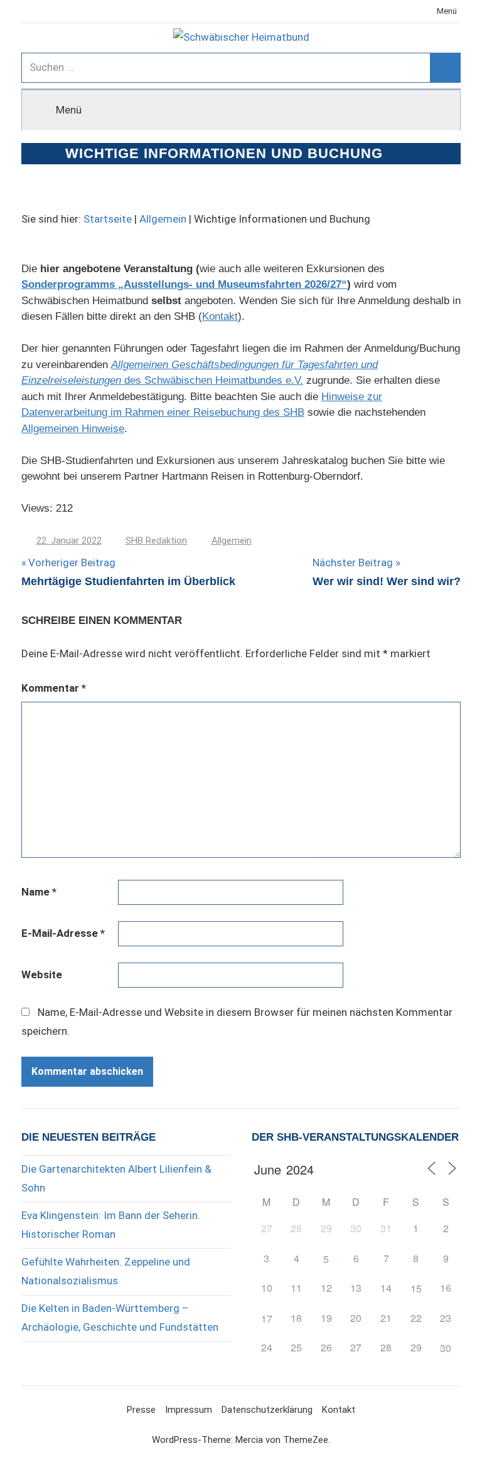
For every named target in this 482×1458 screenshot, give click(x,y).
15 (416, 1288)
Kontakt (220, 316)
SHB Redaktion (156, 540)
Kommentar (53, 688)
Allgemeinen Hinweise (72, 429)
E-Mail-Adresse (63, 933)
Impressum (188, 1409)
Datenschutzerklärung (267, 1409)
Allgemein (162, 219)
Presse (141, 1409)
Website (41, 974)
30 (445, 1348)
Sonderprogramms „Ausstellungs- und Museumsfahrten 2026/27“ (184, 284)
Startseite (107, 219)
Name (38, 891)
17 (266, 1318)
